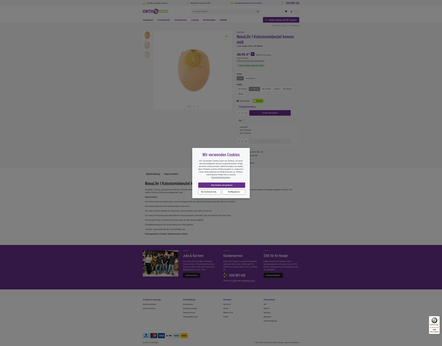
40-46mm (287, 89)
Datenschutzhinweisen (220, 177)
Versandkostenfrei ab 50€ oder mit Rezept (248, 3)
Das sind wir (227, 304)
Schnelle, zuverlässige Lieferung (157, 3)
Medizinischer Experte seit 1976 (200, 3)
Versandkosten (293, 342)
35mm (277, 89)
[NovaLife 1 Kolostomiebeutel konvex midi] (192, 70)
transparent (251, 78)
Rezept (259, 101)
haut (240, 78)
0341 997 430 (292, 3)
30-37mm (266, 89)
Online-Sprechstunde (149, 304)
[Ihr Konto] (291, 11)
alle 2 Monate (245, 130)
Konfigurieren (234, 192)
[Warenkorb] (296, 11)
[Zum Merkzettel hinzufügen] (226, 36)
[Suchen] (258, 11)
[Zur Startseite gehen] (155, 11)
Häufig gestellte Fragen (190, 316)
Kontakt (225, 316)
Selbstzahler (245, 101)
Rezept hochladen (273, 275)
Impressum (267, 312)
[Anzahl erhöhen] (246, 113)
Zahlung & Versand (189, 312)
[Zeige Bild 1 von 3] (189, 106)
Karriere (226, 308)
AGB (265, 304)
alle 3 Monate (245, 133)
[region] (187, 70)
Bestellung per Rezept (190, 308)
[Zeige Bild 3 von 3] (197, 106)
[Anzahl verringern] (239, 113)
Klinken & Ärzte (228, 312)
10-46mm (254, 89)
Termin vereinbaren (149, 308)
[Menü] (438, 317)
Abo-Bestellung (188, 304)
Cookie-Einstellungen (270, 321)
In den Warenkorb (270, 113)
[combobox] (223, 11)
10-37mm (242, 89)
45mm (241, 94)
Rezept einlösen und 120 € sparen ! (283, 19)
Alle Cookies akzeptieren (221, 185)
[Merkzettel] (286, 11)
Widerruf (266, 308)
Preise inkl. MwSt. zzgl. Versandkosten (250, 61)
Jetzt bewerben (191, 275)
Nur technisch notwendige (211, 192)
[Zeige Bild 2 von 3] (194, 106)
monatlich (244, 127)
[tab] (153, 174)
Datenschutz (267, 316)
